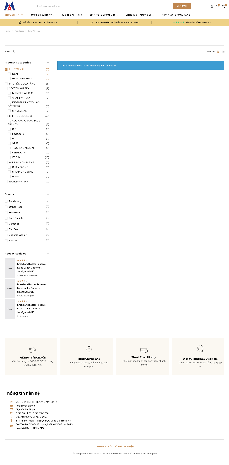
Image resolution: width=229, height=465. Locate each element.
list (223, 52)
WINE (15, 176)
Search (182, 6)
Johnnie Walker (17, 235)
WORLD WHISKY (18, 181)
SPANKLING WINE (22, 171)
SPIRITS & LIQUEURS (21, 116)
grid (218, 52)
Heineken (14, 212)
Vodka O (13, 240)
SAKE (15, 143)
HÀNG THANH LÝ (22, 78)
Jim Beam (14, 229)
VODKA (16, 157)
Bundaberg (15, 201)
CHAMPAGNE (20, 167)
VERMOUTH (19, 152)
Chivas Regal (16, 207)
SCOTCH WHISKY (19, 88)
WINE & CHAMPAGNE (21, 162)
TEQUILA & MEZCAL (23, 148)
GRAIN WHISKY (21, 97)
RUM (15, 138)
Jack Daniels (16, 218)
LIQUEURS (18, 134)
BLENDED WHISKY (22, 93)
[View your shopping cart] (223, 6)
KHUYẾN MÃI (16, 69)
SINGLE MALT (20, 110)
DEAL (15, 74)
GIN (14, 129)
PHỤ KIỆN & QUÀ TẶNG (22, 83)
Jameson (14, 223)
